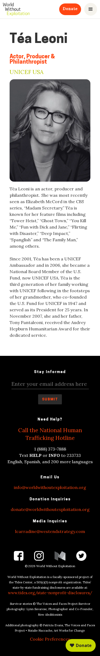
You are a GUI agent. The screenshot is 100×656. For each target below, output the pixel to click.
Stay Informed (50, 372)
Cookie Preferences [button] (50, 639)
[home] (16, 9)
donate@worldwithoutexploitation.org (50, 509)
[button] (90, 9)
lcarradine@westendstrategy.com (50, 531)
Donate (70, 8)
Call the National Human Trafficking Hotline (50, 434)
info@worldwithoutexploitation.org (50, 487)
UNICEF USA (26, 72)
